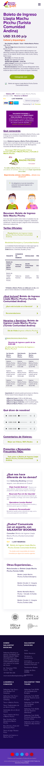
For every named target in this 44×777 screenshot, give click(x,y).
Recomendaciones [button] (13, 313)
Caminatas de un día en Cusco (11, 711)
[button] (36, 338)
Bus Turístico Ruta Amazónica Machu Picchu (9, 721)
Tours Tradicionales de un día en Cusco (11, 706)
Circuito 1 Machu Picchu (19, 151)
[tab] (22, 234)
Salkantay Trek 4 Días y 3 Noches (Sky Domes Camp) (32, 724)
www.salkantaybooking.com (13, 761)
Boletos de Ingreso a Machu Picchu (10, 736)
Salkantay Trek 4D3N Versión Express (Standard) (31, 711)
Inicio (26, 650)
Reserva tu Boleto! (21, 96)
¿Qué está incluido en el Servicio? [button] (19, 306)
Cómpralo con (21, 77)
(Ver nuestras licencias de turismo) (22, 123)
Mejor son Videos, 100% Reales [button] (20, 442)
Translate (38, 104)
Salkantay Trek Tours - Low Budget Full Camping (11, 691)
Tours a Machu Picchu (11, 702)
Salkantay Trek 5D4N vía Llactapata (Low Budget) (31, 691)
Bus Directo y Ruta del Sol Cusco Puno (11, 727)
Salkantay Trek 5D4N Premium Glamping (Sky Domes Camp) (32, 717)
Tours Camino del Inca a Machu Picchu (11, 716)
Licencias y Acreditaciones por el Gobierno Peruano (31, 663)
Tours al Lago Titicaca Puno (10, 731)
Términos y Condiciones (28, 657)
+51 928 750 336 (9, 673)
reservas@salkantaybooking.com (11, 676)
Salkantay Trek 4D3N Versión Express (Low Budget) (31, 698)
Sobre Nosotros (29, 653)
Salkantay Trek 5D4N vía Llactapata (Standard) (31, 704)
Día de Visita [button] (23, 330)
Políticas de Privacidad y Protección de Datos (22, 758)
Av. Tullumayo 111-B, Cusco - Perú (10, 669)
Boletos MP (10, 94)
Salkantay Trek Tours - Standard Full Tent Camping (11, 698)
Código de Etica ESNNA (29, 671)
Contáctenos (28, 675)
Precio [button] (19, 235)
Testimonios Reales (31, 667)
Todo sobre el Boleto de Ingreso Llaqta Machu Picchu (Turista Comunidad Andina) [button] (22, 458)
